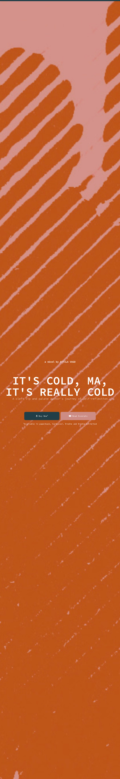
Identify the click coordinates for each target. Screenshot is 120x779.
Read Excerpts (80, 416)
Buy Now (43, 415)
